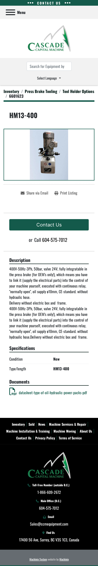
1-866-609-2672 (49, 492)
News (41, 424)
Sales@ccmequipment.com (49, 524)
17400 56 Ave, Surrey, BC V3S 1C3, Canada (49, 540)
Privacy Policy (45, 437)
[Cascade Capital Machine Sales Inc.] (49, 465)
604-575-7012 (54, 239)
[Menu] (10, 12)
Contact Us (49, 225)
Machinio (64, 559)
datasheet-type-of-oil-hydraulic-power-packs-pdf (53, 392)
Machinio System (38, 559)
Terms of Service (70, 437)
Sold (31, 424)
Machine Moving (65, 431)
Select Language (47, 77)
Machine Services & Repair (67, 424)
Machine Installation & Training (28, 431)
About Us (86, 431)
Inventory (18, 424)
